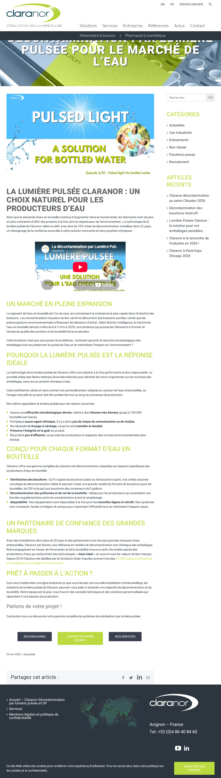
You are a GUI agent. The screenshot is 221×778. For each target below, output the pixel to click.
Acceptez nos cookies (194, 768)
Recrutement (179, 162)
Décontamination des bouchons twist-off (185, 210)
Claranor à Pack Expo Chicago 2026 (185, 253)
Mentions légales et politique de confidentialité (33, 716)
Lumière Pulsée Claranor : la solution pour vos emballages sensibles (189, 225)
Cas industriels (180, 132)
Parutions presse (182, 154)
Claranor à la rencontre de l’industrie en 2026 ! (189, 241)
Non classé (177, 147)
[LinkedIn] (186, 748)
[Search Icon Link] (210, 4)
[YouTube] (178, 748)
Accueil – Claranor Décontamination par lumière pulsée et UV (37, 701)
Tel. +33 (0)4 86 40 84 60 (173, 732)
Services (15, 709)
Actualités (29, 654)
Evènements (178, 140)
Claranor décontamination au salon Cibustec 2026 (189, 198)
